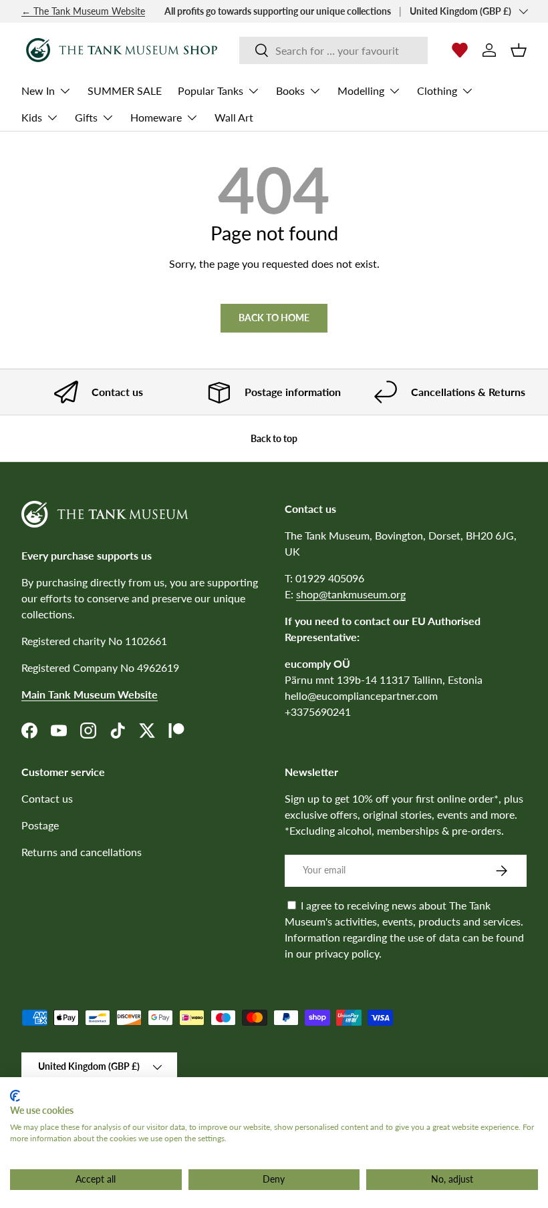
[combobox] (333, 50)
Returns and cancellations (81, 851)
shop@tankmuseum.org (351, 594)
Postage (40, 825)
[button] (518, 50)
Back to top (274, 438)
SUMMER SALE (125, 90)
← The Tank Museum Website (83, 11)
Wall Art (234, 117)
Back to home (274, 317)
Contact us (47, 798)
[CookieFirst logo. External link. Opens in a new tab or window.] (15, 1096)
